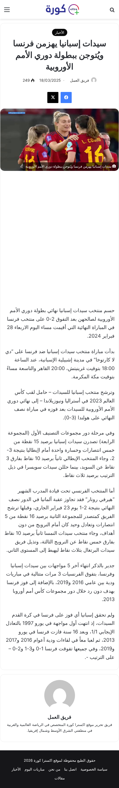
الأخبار (59, 32)
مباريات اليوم (35, 769)
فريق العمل (79, 80)
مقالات (60, 778)
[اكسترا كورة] (59, 9)
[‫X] (52, 97)
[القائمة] (7, 11)
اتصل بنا (70, 769)
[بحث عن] (112, 11)
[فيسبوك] (66, 97)
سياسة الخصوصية (94, 769)
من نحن (54, 769)
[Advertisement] (59, 236)
